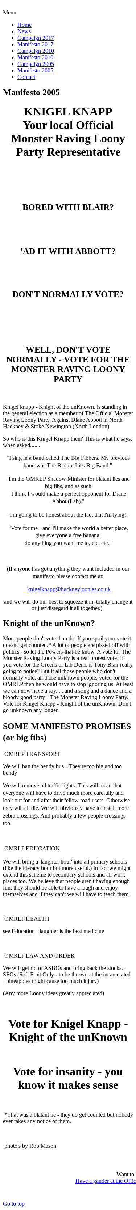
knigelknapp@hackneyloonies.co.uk (69, 589)
